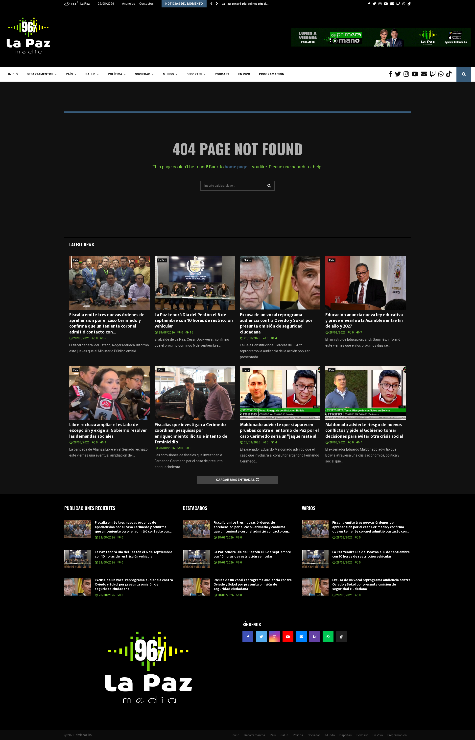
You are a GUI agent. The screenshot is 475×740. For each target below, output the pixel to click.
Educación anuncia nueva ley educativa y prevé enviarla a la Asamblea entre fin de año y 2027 (364, 320)
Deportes (194, 74)
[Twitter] (399, 74)
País (69, 74)
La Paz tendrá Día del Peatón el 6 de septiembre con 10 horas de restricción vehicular (194, 320)
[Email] (425, 74)
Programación (271, 74)
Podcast (222, 74)
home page (236, 166)
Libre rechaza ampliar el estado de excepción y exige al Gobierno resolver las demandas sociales (108, 430)
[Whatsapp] (442, 74)
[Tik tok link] (409, 3)
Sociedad (142, 74)
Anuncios (128, 3)
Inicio (13, 74)
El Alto (247, 260)
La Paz (162, 260)
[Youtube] (416, 74)
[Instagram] (407, 74)
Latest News (81, 244)
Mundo (168, 74)
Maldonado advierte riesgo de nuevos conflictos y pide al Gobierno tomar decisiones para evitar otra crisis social (364, 430)
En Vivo (244, 74)
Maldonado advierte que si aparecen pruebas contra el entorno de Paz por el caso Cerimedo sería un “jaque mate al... (279, 430)
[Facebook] (391, 74)
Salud (90, 74)
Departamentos (40, 74)
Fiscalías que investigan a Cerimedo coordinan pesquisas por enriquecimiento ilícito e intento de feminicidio (191, 433)
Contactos (146, 3)
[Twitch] (433, 74)
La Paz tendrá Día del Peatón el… (245, 3)
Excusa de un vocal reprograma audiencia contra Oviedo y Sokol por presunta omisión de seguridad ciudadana (276, 323)
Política (115, 74)
